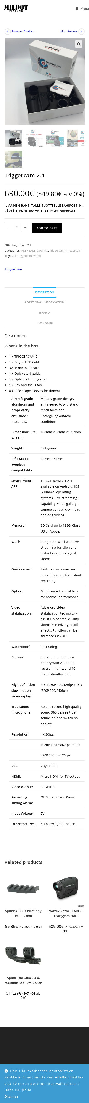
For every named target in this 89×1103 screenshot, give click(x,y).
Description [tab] (44, 292)
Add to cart (47, 228)
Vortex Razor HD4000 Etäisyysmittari (65, 913)
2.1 (14, 256)
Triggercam (57, 250)
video (37, 256)
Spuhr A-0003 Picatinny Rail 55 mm (23, 913)
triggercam (24, 256)
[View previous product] (8, 31)
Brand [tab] (44, 313)
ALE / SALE (28, 250)
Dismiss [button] (12, 1096)
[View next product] (81, 31)
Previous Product (23, 31)
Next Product (69, 31)
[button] (78, 44)
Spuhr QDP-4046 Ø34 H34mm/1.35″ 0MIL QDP (23, 980)
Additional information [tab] (44, 302)
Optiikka (42, 250)
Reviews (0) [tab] (45, 323)
